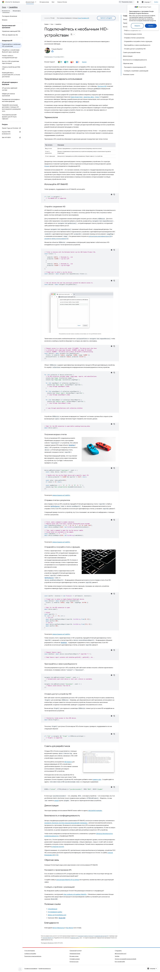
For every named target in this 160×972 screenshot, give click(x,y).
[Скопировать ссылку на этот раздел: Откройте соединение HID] (67, 207)
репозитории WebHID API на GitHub (67, 880)
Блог (53, 2)
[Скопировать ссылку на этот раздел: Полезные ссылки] (62, 904)
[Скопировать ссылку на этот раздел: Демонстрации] (60, 806)
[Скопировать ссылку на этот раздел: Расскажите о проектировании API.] (73, 870)
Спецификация (52, 909)
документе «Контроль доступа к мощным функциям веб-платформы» (66, 823)
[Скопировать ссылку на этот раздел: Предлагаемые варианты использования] (83, 79)
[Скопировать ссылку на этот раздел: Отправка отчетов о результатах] (71, 500)
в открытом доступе (57, 847)
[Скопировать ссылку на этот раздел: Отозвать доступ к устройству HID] (73, 694)
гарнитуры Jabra (89, 97)
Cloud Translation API (83, 18)
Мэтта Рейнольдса (58, 928)
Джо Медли (69, 928)
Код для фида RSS (120, 961)
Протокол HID (102, 86)
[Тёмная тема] (111, 194)
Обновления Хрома (75, 953)
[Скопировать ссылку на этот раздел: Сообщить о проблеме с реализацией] (76, 887)
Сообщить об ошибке (30, 953)
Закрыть (137, 26)
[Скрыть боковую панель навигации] (20, 969)
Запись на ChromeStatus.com (57, 915)
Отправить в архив (75, 959)
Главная (46, 24)
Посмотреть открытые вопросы (32, 956)
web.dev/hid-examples (95, 810)
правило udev (96, 779)
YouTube (117, 956)
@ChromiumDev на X (120, 953)
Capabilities (13, 7)
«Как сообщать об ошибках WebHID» (75, 894)
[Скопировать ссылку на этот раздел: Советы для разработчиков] (72, 746)
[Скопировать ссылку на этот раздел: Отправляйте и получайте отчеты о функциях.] (82, 547)
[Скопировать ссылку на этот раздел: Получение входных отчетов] (68, 435)
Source (84, 62)
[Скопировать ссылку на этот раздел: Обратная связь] (60, 860)
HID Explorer (68, 762)
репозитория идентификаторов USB (100, 236)
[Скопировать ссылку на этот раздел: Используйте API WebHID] (69, 184)
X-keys (97, 97)
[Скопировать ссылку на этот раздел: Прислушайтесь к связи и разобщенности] (78, 664)
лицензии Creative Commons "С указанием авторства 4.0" (93, 936)
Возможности (6, 11)
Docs (4, 7)
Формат (46, 166)
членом (56, 800)
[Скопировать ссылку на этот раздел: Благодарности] (60, 923)
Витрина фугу (17, 11)
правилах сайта (75, 938)
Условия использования (30, 968)
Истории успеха (44, 2)
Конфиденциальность (45, 968)
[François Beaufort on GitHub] (52, 52)
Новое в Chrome (62, 2)
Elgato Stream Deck (76, 97)
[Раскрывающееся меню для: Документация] (36, 2)
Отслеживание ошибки (55, 912)
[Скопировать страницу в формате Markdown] (71, 34)
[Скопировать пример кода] (114, 194)
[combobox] (126, 2)
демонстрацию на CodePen (61, 495)
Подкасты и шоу (74, 961)
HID (57, 855)
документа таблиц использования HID (56, 239)
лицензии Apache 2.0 (48, 938)
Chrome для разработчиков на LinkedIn (125, 959)
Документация (30, 2)
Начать (150, 26)
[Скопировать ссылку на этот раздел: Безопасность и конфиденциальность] (81, 816)
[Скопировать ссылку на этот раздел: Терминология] (59, 118)
